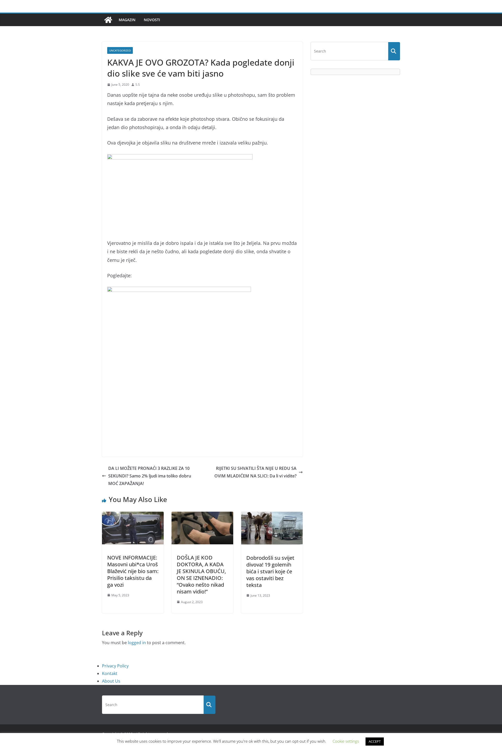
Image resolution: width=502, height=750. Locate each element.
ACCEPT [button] (375, 741)
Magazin (127, 19)
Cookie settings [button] (346, 741)
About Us (111, 681)
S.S (137, 84)
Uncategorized (120, 50)
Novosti (152, 19)
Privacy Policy (115, 666)
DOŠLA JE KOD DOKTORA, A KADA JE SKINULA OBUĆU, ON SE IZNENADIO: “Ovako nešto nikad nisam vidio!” (201, 574)
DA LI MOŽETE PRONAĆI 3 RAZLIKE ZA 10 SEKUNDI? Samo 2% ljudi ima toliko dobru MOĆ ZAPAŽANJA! (149, 475)
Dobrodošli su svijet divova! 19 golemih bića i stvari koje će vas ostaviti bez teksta (270, 571)
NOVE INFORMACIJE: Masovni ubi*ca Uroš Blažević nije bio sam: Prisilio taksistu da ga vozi (132, 571)
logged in (137, 642)
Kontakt (109, 673)
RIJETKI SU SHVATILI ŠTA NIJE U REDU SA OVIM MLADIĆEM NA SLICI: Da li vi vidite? (255, 472)
